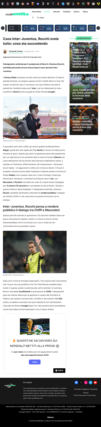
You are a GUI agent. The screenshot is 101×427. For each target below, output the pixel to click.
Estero (85, 12)
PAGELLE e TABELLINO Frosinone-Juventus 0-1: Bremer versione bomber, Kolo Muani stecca (81, 58)
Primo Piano (36, 12)
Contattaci (78, 412)
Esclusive (67, 12)
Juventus (76, 45)
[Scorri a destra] (98, 28)
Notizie (47, 12)
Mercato (56, 12)
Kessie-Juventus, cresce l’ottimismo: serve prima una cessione (83, 125)
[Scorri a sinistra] (3, 28)
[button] (32, 18)
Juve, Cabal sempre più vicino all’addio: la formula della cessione (83, 94)
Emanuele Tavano (16, 51)
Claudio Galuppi (91, 395)
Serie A (76, 12)
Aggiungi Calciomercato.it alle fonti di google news (22, 57)
